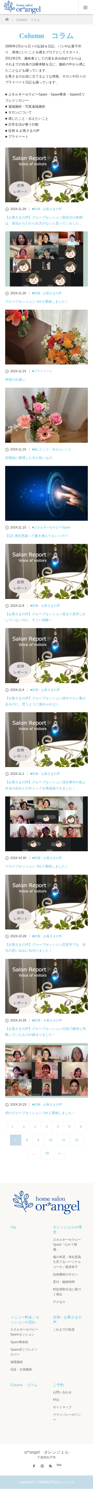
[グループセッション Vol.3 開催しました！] (46, 258)
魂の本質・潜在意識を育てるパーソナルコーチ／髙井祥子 (67, 1262)
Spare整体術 (19, 1342)
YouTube (59, 1465)
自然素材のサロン (65, 1274)
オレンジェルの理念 (67, 1229)
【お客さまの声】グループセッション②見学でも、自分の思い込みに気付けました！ (45, 947)
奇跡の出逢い (15, 379)
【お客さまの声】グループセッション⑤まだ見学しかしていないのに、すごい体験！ (45, 617)
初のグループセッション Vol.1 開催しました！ (40, 1113)
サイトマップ (62, 1407)
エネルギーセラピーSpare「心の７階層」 (67, 1244)
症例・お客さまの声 (67, 1319)
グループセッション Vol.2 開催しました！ (36, 866)
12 (77, 1140)
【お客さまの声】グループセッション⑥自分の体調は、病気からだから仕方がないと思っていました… (43, 220)
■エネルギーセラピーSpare (51, 527)
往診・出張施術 (21, 1369)
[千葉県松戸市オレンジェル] (46, 1209)
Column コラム (23, 1385)
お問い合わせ (62, 1392)
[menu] (85, 7)
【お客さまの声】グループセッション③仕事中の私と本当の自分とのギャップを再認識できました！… (45, 785)
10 (50, 1140)
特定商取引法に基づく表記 (67, 1292)
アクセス (59, 1302)
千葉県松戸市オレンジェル (55, 1482)
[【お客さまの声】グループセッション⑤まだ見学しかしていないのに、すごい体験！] (46, 571)
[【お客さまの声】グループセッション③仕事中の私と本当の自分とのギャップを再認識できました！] (46, 739)
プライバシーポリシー (67, 1417)
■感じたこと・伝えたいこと (51, 449)
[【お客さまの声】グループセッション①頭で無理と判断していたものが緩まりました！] (46, 986)
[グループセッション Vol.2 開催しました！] (46, 823)
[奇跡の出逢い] (46, 337)
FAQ (56, 1400)
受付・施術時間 (64, 1282)
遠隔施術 (16, 1362)
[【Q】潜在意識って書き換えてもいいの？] (46, 493)
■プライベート (42, 371)
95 (47, 1153)
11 (63, 1140)
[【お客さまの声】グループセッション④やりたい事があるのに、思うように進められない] (46, 655)
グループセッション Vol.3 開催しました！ (36, 301)
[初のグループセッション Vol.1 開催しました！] (46, 1070)
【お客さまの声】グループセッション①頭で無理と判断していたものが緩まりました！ (45, 1032)
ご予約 (58, 1385)
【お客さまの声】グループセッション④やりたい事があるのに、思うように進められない (45, 701)
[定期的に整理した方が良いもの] (46, 415)
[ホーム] (7, 18)
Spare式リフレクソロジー (23, 1352)
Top (13, 1227)
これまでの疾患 (64, 1329)
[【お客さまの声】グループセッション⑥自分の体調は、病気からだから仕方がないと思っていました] (46, 174)
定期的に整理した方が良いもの (28, 458)
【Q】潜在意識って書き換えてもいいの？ (36, 536)
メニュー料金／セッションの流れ (24, 1319)
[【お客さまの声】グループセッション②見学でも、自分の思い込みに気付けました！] (46, 902)
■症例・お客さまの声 (47, 209)
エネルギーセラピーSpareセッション (24, 1332)
